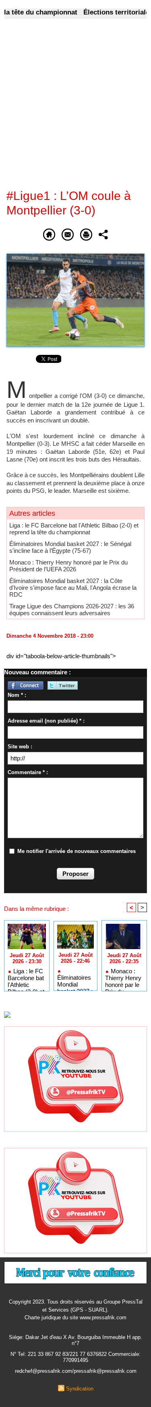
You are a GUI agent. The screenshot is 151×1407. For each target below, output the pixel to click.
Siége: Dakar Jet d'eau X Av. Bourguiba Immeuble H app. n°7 (75, 1340)
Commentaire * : (28, 772)
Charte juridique (43, 1317)
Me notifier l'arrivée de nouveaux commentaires (76, 851)
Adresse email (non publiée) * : (46, 721)
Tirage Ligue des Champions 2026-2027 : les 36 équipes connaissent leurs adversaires (71, 609)
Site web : (20, 747)
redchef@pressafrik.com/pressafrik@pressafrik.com (76, 1371)
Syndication (79, 1389)
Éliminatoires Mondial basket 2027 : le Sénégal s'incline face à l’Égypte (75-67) (70, 547)
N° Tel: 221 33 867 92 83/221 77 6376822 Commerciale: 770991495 (75, 1357)
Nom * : (17, 695)
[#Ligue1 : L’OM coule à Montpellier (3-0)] (75, 256)
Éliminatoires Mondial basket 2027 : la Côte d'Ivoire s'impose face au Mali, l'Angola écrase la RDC (73, 587)
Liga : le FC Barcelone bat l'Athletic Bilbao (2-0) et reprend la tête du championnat (74, 529)
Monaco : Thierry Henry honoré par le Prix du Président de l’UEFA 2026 (68, 566)
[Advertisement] (69, 109)
